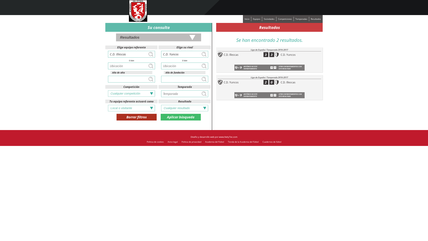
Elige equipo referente (131, 47)
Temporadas (301, 19)
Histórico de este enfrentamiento (250, 67)
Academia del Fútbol (214, 141)
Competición (131, 87)
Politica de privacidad (191, 141)
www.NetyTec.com (228, 136)
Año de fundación (175, 72)
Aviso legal (173, 141)
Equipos (256, 19)
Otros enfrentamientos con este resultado (290, 67)
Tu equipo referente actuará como (131, 101)
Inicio (247, 19)
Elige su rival (185, 47)
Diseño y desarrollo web (202, 136)
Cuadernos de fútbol (271, 141)
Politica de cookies (155, 141)
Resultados (316, 19)
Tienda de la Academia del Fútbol (243, 141)
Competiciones (285, 19)
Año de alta (118, 72)
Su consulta (159, 27)
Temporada (185, 87)
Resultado (184, 101)
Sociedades (269, 19)
